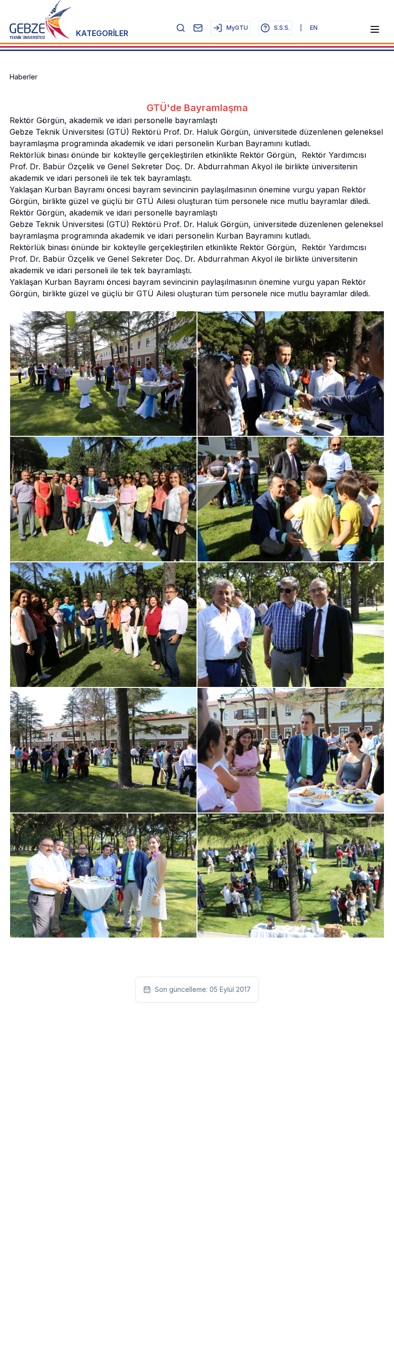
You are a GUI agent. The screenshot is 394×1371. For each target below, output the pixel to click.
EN (314, 27)
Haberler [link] (23, 77)
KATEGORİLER (102, 33)
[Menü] (374, 29)
